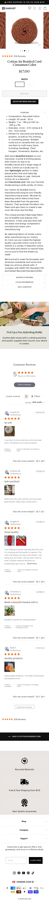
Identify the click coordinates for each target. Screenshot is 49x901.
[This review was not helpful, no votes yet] (42, 461)
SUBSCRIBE (35, 860)
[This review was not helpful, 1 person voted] (42, 511)
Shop (24, 821)
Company (24, 830)
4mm (19, 84)
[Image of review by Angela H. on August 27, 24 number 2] (21, 540)
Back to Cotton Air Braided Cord (26, 736)
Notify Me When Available (24, 101)
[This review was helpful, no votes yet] (37, 461)
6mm (29, 84)
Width (24, 79)
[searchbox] (14, 396)
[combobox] (35, 402)
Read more (32, 563)
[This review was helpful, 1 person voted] (37, 637)
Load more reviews (24, 707)
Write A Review (24, 384)
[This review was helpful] (37, 511)
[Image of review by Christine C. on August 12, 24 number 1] (9, 611)
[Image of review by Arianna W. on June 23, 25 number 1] (9, 490)
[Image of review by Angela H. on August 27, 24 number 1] (9, 540)
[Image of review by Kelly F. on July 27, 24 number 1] (9, 667)
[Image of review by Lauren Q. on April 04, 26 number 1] (9, 431)
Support (24, 838)
